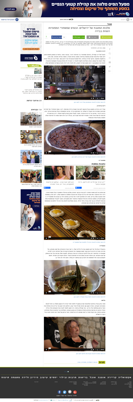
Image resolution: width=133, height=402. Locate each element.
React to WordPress (63, 400)
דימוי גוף (130, 383)
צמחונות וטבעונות (92, 383)
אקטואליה (125, 377)
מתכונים (94, 382)
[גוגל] (75, 392)
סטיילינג (104, 382)
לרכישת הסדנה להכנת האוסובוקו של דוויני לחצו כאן (89, 102)
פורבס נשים (114, 384)
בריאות (83, 377)
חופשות (75, 383)
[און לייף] (66, 371)
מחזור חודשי (85, 384)
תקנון (58, 395)
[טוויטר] (65, 392)
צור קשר (63, 395)
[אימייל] (70, 392)
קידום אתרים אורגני (43, 400)
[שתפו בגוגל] (109, 71)
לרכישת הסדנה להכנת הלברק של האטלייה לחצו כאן (89, 297)
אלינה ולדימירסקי (102, 188)
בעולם (130, 386)
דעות (130, 382)
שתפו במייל (93, 37)
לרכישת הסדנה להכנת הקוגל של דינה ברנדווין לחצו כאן (88, 157)
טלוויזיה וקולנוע (73, 382)
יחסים (53, 377)
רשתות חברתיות (128, 384)
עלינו (75, 395)
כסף (116, 383)
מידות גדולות (103, 384)
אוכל (109, 24)
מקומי (130, 387)
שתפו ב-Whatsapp (79, 37)
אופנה (102, 377)
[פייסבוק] (59, 392)
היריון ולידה (30, 377)
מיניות (56, 382)
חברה (130, 385)
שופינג (75, 384)
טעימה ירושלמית (92, 362)
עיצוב (44, 377)
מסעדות (83, 362)
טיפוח (5, 377)
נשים (79, 362)
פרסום (70, 395)
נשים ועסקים (114, 382)
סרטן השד (85, 382)
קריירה (112, 377)
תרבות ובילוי (68, 377)
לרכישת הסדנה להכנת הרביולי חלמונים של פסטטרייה (89, 242)
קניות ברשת (103, 383)
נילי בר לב (72, 188)
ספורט (86, 383)
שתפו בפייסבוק (57, 37)
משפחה (15, 377)
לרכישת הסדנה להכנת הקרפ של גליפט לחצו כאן (90, 353)
